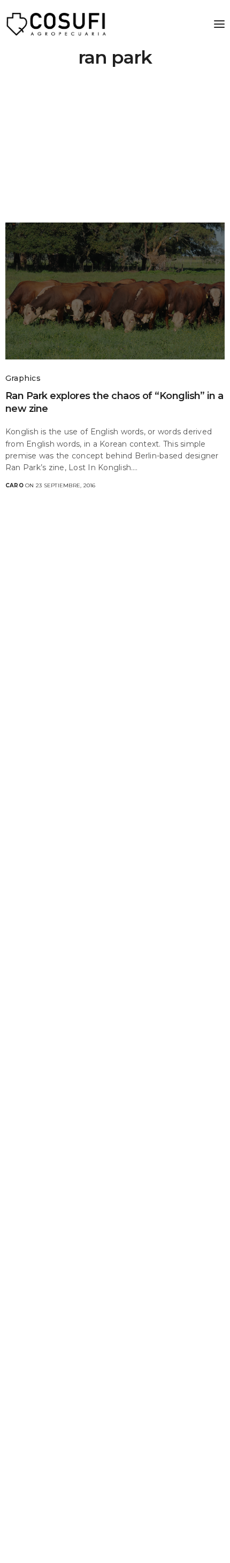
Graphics (23, 378)
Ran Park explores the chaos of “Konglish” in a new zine (114, 402)
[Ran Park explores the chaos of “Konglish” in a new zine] (115, 291)
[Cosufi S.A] (56, 24)
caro (14, 485)
